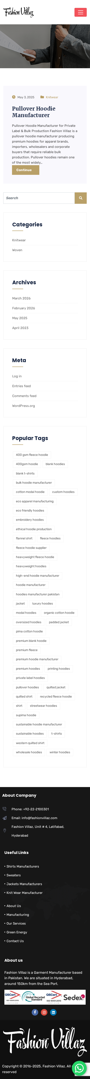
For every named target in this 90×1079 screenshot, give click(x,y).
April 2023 (20, 328)
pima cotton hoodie (29, 631)
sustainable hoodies (30, 733)
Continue (24, 170)
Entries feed (21, 386)
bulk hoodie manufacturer (34, 483)
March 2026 (21, 298)
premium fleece (27, 650)
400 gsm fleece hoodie (32, 455)
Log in (17, 376)
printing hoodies (59, 669)
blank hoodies (55, 464)
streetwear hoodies (43, 706)
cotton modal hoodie (30, 492)
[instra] (44, 1012)
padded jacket (59, 622)
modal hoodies (26, 613)
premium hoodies (28, 669)
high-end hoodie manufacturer (37, 576)
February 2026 (23, 308)
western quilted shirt (30, 743)
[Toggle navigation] (80, 12)
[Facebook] (35, 1012)
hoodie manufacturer (30, 585)
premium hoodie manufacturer (37, 659)
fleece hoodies (50, 538)
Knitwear (52, 97)
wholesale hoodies (29, 752)
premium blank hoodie (31, 641)
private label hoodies (30, 678)
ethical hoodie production (34, 529)
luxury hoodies (42, 603)
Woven (17, 250)
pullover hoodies (27, 687)
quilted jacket (56, 687)
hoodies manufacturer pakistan (37, 594)
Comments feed (24, 396)
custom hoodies (63, 492)
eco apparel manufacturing (35, 501)
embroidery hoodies (30, 520)
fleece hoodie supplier (31, 548)
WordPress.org (23, 406)
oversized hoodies (28, 622)
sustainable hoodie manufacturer (39, 724)
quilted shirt (24, 696)
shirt (19, 706)
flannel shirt (24, 538)
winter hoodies (60, 752)
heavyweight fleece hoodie (35, 557)
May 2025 (19, 318)
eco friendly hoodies (30, 510)
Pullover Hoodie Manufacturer (33, 112)
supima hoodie (26, 715)
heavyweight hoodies (31, 566)
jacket (20, 603)
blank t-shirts (25, 473)
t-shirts (56, 733)
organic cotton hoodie (59, 613)
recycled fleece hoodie (56, 696)
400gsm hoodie (27, 464)
